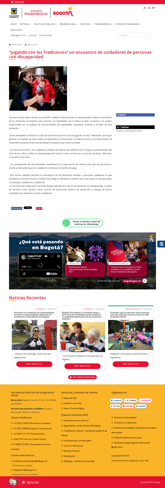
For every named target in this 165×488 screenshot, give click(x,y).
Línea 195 (29, 439)
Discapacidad (45, 35)
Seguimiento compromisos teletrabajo (82, 425)
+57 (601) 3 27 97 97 (28, 433)
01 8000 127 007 (30, 446)
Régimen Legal (68, 24)
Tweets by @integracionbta (129, 130)
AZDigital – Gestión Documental (79, 461)
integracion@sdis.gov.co (24, 470)
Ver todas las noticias (83, 377)
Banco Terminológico (74, 408)
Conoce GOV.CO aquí (150, 482)
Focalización (69, 456)
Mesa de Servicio (72, 450)
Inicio (14, 24)
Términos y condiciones (125, 422)
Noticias (33, 35)
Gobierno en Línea (72, 403)
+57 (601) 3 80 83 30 (32, 423)
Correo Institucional (73, 445)
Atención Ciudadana (127, 24)
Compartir (17, 208)
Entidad (24, 24)
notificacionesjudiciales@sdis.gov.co (30, 461)
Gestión (85, 24)
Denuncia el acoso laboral (76, 420)
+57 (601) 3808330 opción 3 (32, 428)
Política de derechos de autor (128, 437)
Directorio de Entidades (125, 417)
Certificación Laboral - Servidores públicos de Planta (84, 433)
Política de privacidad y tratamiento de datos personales (134, 430)
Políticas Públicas (44, 24)
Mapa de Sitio (70, 398)
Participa (16, 30)
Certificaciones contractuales (77, 440)
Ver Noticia (34, 364)
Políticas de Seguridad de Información (132, 442)
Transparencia (102, 24)
